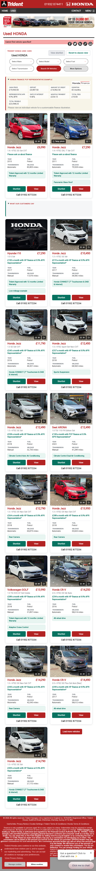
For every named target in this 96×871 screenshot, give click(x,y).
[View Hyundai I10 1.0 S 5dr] (26, 235)
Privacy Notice (23, 824)
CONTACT (76, 11)
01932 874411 (53, 4)
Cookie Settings (36, 824)
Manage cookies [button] (15, 864)
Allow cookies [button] (37, 864)
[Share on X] (75, 44)
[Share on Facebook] (70, 44)
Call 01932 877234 (26, 194)
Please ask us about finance (19, 154)
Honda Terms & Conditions (78, 824)
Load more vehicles (71, 731)
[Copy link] (85, 44)
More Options (76, 69)
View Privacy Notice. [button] (14, 858)
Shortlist (16, 189)
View (36, 189)
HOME (5, 11)
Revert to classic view (78, 53)
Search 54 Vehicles (49, 69)
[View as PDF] (90, 44)
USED (13, 11)
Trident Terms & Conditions (55, 824)
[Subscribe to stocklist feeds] (80, 44)
